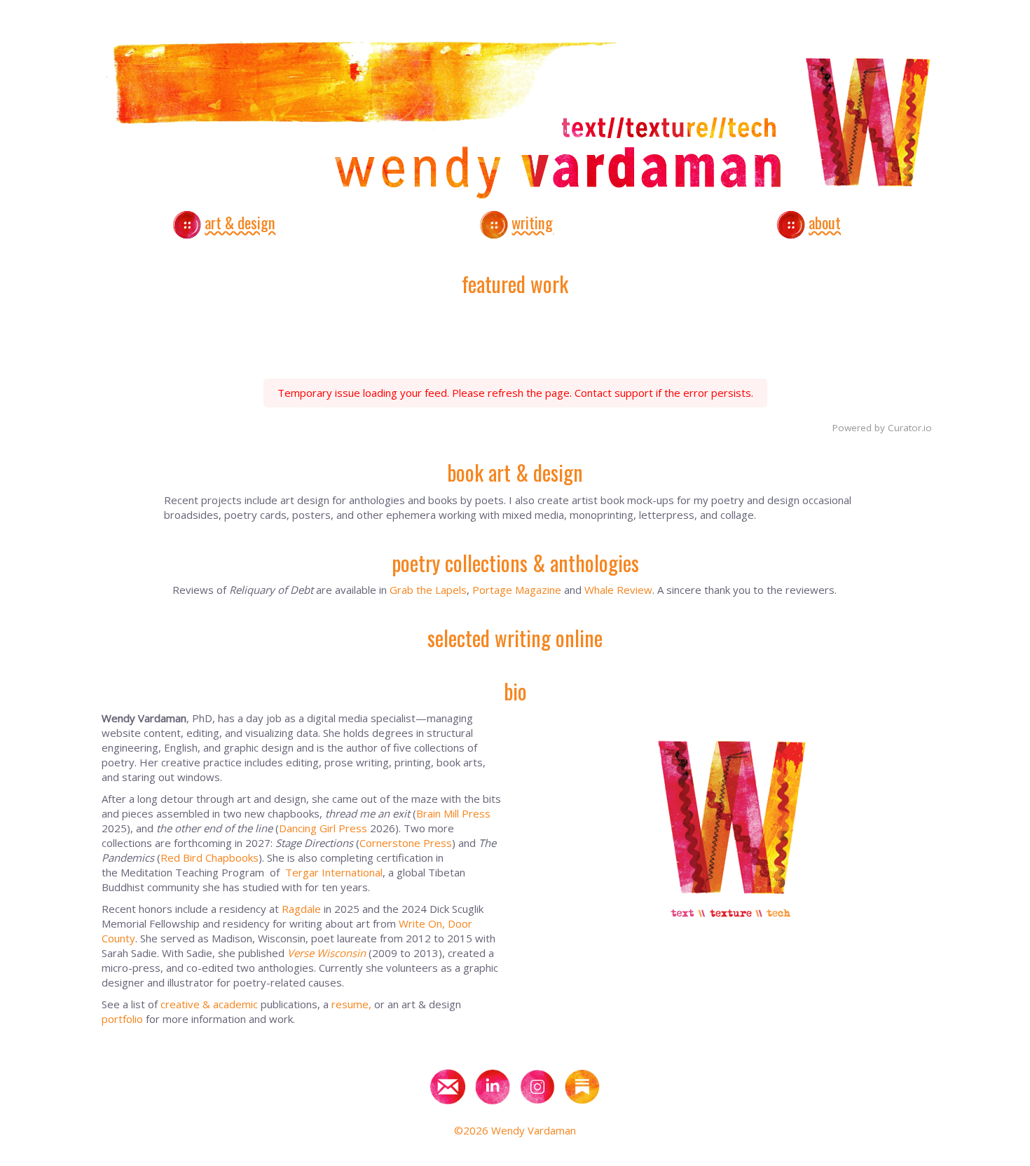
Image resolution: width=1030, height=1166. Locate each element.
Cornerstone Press (405, 843)
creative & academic (209, 1004)
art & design (240, 222)
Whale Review (618, 590)
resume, (351, 1004)
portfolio (122, 1019)
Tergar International (334, 872)
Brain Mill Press (453, 813)
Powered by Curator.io (882, 427)
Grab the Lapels (428, 590)
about (825, 222)
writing (532, 222)
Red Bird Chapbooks (209, 857)
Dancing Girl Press (323, 828)
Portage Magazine (516, 590)
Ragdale (301, 909)
